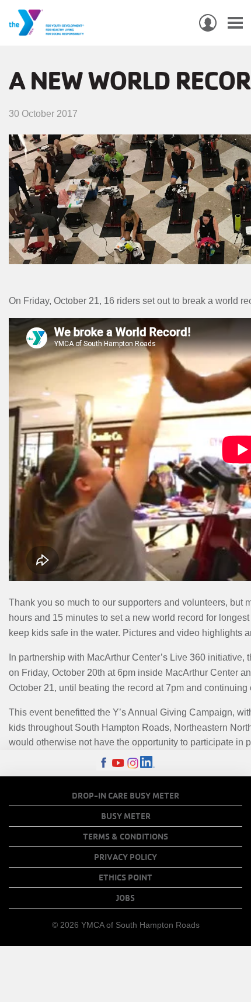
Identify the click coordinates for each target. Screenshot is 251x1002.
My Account (208, 23)
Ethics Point (125, 877)
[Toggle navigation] (235, 23)
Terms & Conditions (125, 836)
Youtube (118, 763)
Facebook (103, 763)
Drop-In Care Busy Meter (125, 795)
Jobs (125, 898)
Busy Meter (126, 816)
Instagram (133, 763)
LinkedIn (147, 763)
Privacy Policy (125, 857)
